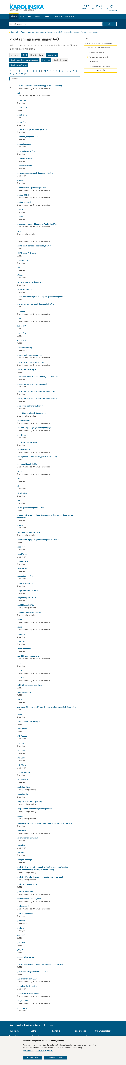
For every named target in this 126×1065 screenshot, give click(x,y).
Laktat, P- (21, 122)
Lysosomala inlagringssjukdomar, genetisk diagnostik (39, 964)
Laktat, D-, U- (22, 115)
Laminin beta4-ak (24, 202)
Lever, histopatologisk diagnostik (30, 413)
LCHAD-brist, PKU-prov (26, 253)
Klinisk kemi (46, 60)
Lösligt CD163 (22, 1000)
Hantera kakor (32, 1058)
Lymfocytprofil (23, 906)
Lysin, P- (20, 942)
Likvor (19, 525)
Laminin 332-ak (23, 195)
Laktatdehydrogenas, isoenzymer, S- (32, 129)
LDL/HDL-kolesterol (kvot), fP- (29, 282)
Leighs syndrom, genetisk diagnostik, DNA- (35, 304)
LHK (18, 500)
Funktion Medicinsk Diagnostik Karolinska (36, 32)
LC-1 (18, 238)
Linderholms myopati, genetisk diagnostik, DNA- (37, 539)
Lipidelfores (22, 561)
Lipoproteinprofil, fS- (26, 598)
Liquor (19, 619)
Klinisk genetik (52, 55)
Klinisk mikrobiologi (60, 60)
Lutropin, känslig (24, 859)
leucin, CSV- (21, 326)
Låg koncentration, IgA (26, 979)
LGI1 (18, 471)
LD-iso (19, 275)
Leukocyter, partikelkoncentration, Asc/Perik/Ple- (37, 377)
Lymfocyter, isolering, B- (27, 884)
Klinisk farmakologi (36, 55)
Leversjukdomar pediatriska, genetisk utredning (37, 457)
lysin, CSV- (21, 935)
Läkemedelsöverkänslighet (28, 993)
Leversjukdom (23, 449)
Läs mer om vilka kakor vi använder (38, 1050)
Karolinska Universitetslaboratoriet (66, 32)
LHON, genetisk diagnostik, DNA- (30, 507)
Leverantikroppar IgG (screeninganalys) (33, 427)
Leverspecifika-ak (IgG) (26, 464)
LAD (18, 93)
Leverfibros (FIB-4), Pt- (26, 442)
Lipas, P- (20, 547)
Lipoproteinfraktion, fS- (26, 590)
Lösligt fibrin (22, 1008)
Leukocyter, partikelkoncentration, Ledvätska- (36, 398)
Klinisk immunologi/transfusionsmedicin (24, 60)
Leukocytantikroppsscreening (29, 355)
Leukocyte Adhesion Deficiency (30, 362)
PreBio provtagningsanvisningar (99, 66)
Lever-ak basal (23, 420)
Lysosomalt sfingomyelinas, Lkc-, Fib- (32, 971)
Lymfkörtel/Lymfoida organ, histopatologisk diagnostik (40, 877)
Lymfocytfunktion (24, 891)
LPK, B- (20, 743)
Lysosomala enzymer (25, 957)
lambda (20, 180)
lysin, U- (20, 950)
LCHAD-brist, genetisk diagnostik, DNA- (33, 246)
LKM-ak (20, 678)
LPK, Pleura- (22, 779)
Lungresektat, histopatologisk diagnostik (34, 809)
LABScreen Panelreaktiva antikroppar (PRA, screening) (39, 86)
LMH (19, 699)
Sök (109, 24)
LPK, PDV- (21, 765)
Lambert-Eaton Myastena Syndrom (31, 187)
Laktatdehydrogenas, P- (27, 136)
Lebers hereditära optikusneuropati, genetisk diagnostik (40, 297)
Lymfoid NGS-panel (25, 913)
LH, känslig (21, 493)
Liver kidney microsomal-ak (28, 656)
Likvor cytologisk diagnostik (28, 532)
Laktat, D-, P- (22, 107)
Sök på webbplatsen (18, 24)
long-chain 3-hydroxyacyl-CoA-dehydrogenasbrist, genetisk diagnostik (46, 707)
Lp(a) (19, 714)
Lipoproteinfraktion (25, 583)
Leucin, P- (21, 333)
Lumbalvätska (22, 794)
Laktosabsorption (24, 144)
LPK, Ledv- (21, 758)
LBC (18, 231)
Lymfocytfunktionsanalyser (28, 899)
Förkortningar (93, 62)
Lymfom (20, 920)
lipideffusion (22, 554)
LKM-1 (19, 670)
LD (18, 267)
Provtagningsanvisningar (90, 32)
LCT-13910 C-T (22, 260)
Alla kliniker (15, 55)
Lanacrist (20, 209)
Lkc (18, 663)
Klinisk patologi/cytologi (19, 65)
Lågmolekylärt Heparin (26, 986)
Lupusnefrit (21, 830)
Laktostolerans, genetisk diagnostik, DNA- (34, 173)
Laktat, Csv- (22, 100)
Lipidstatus (21, 568)
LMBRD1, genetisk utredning (29, 685)
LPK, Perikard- (23, 772)
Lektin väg (21, 311)
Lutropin (20, 845)
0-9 (25, 74)
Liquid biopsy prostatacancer (29, 612)
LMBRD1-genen (23, 692)
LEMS (19, 318)
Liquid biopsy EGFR (25, 605)
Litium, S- (21, 641)
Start (12, 32)
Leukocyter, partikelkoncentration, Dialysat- (35, 391)
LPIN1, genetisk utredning (27, 721)
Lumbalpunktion (23, 787)
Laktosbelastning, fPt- (26, 151)
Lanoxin (20, 216)
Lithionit (20, 634)
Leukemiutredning (24, 347)
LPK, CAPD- (21, 750)
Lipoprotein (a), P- (24, 576)
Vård (17, 32)
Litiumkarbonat (23, 648)
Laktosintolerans (24, 158)
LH (18, 478)
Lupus (19, 816)
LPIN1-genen (22, 728)
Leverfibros (21, 435)
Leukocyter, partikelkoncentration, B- (32, 384)
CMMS (24, 55)
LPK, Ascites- (22, 736)
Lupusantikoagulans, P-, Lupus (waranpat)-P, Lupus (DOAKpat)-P (44, 823)
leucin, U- (20, 340)
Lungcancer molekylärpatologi (29, 801)
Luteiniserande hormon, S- (28, 838)
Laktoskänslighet (24, 166)
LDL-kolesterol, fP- (24, 289)
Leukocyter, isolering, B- (27, 369)
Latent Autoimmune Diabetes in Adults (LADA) (36, 224)
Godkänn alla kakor (55, 1058)
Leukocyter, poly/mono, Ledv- (29, 406)
